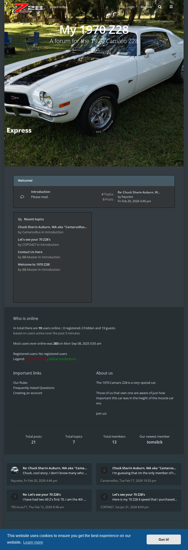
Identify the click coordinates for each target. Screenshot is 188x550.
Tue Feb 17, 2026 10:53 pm (137, 481)
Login (131, 7)
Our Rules (20, 382)
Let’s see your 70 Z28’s (34, 239)
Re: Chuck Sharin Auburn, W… (139, 192)
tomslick (155, 442)
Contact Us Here (30, 252)
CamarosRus (109, 481)
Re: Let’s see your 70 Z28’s (42, 494)
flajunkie (127, 197)
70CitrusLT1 (19, 507)
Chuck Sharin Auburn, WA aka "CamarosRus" (144, 468)
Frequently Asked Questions (33, 388)
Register (146, 7)
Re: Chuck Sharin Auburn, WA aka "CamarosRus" (55, 468)
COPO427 (107, 507)
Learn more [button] (33, 542)
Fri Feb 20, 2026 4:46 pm (40, 481)
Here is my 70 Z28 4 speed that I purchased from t (144, 499)
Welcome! (25, 180)
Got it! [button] (164, 539)
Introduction (40, 191)
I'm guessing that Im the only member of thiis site (144, 473)
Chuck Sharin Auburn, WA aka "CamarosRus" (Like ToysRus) (52, 227)
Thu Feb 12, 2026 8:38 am (46, 507)
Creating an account (27, 393)
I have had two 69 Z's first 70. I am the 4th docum (55, 499)
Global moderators (62, 359)
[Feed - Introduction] (78, 192)
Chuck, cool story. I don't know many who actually (55, 473)
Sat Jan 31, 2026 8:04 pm (132, 507)
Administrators (36, 359)
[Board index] (28, 7)
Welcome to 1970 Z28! (34, 264)
